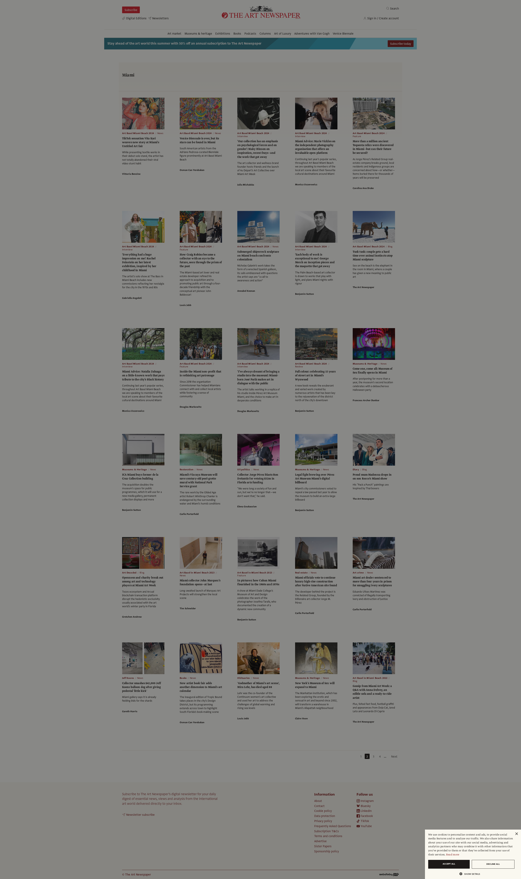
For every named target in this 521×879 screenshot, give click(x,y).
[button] (471, 873)
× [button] (516, 833)
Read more (452, 854)
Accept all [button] (449, 863)
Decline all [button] (493, 864)
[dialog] (473, 854)
